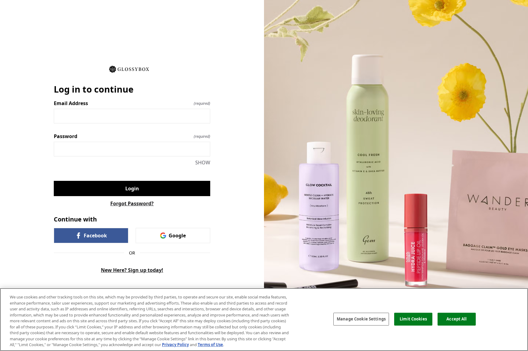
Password (132, 136)
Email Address (132, 103)
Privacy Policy (175, 344)
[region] (264, 319)
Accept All (456, 319)
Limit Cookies (413, 319)
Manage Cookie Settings (361, 319)
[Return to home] (132, 68)
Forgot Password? (132, 203)
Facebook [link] (95, 235)
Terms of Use (210, 344)
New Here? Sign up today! (132, 270)
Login (132, 188)
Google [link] (177, 235)
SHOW (202, 162)
